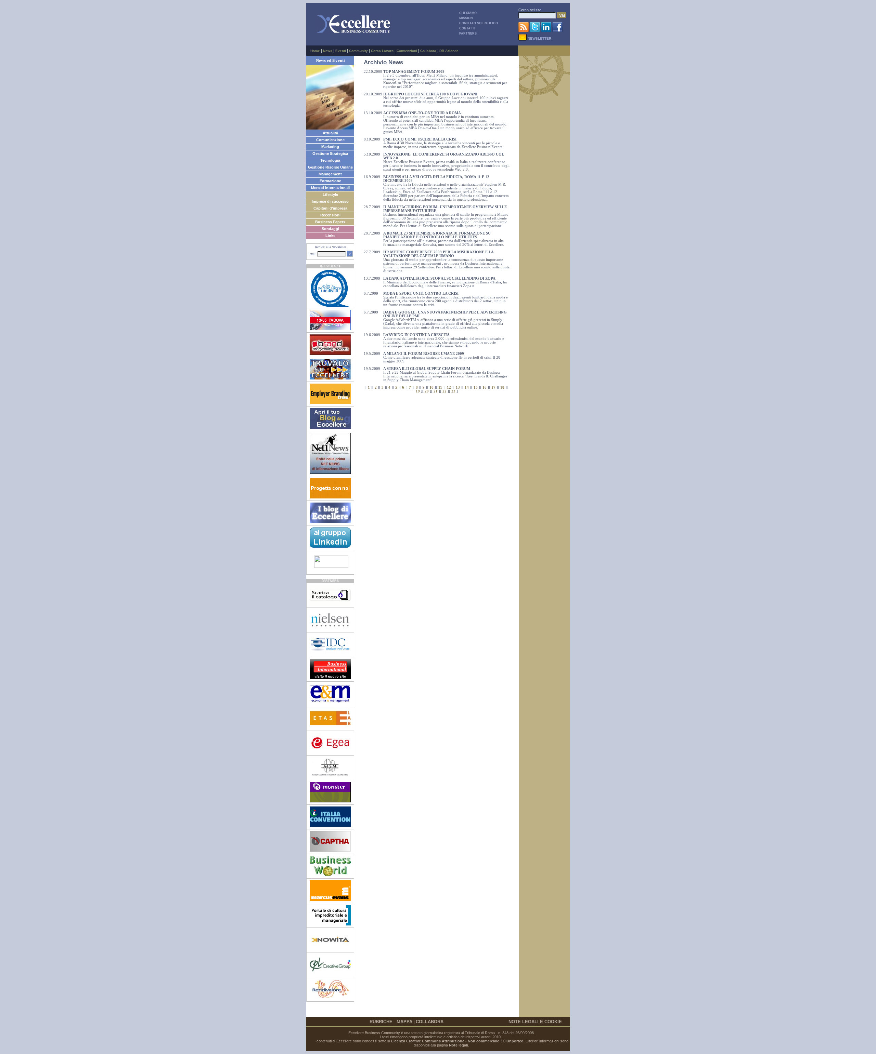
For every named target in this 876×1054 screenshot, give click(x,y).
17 (493, 387)
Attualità (330, 133)
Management (330, 174)
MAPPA (405, 1021)
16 (484, 387)
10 (431, 387)
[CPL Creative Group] (330, 973)
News (327, 51)
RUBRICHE (381, 1021)
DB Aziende (449, 51)
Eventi (340, 51)
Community (358, 51)
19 (418, 391)
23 (453, 391)
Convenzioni (407, 51)
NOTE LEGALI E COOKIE (535, 1021)
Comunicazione (330, 140)
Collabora (428, 51)
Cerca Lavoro (382, 51)
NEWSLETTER (539, 38)
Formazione (330, 181)
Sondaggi (330, 229)
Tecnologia (330, 160)
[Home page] (353, 33)
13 (458, 387)
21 (436, 391)
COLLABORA (429, 1021)
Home (315, 51)
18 (502, 387)
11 (440, 387)
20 (427, 391)
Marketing (330, 147)
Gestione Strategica (330, 153)
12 (449, 387)
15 (476, 387)
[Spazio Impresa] (330, 924)
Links (330, 236)
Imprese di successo (330, 201)
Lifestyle (330, 194)
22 (444, 391)
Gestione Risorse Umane (330, 167)
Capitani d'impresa (330, 208)
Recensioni (330, 215)
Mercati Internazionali (330, 188)
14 (467, 387)
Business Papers (330, 222)
